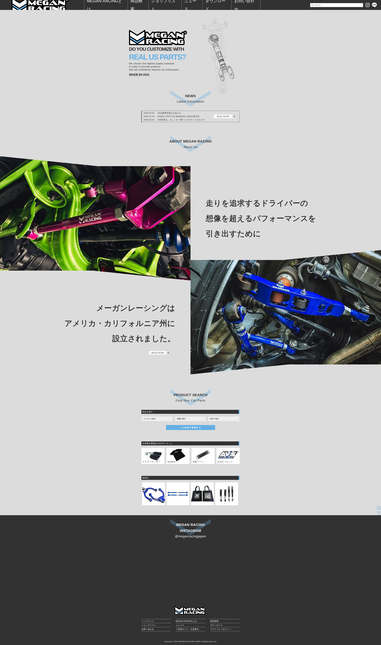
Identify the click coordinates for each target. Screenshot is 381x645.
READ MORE (223, 116)
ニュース (180, 625)
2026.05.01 (174, 120)
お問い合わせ (147, 629)
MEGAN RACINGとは (186, 621)
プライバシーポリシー (220, 629)
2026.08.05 (162, 113)
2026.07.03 (172, 116)
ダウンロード (216, 625)
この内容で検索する (190, 427)
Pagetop (379, 513)
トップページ (147, 621)
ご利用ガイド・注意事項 (187, 629)
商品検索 (214, 621)
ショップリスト (148, 625)
